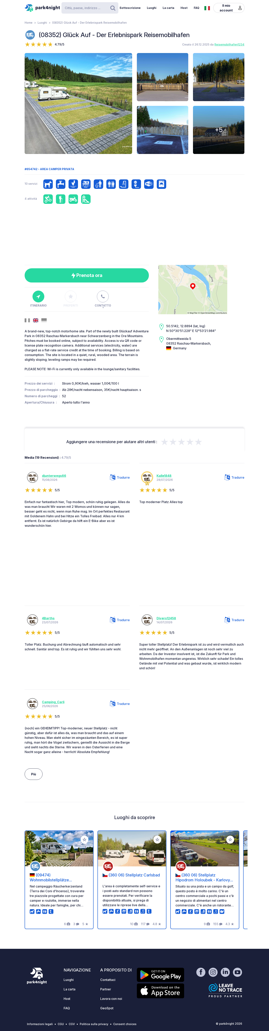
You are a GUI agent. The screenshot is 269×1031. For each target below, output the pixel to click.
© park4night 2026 (229, 1023)
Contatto (103, 305)
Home (28, 22)
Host (184, 7)
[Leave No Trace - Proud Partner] (225, 990)
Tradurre (123, 477)
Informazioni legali (40, 1024)
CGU (61, 1024)
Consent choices (124, 1024)
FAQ (196, 7)
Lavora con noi (111, 999)
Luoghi (151, 7)
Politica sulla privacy (94, 1024)
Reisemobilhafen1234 (229, 44)
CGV (72, 1024)
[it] (207, 8)
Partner (105, 989)
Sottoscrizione (130, 7)
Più (33, 774)
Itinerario (38, 305)
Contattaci (107, 980)
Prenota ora (88, 275)
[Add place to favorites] (84, 840)
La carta (168, 7)
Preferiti (70, 305)
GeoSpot (106, 1008)
